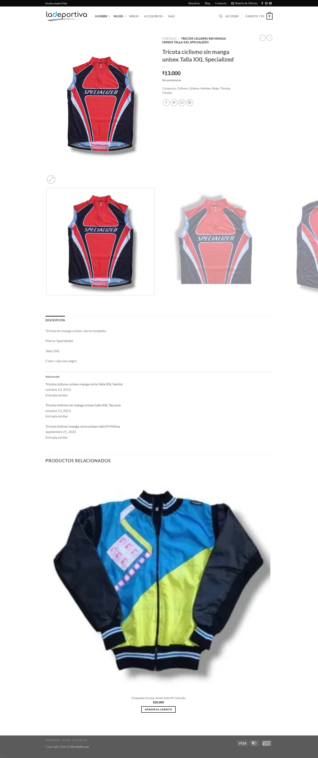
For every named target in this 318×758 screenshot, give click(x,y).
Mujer (118, 16)
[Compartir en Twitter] (174, 102)
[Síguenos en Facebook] (262, 3)
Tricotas (225, 88)
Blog (207, 3)
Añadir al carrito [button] (158, 709)
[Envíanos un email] (270, 3)
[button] (244, 3)
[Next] (61, 177)
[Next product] (263, 38)
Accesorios (153, 16)
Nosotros (194, 3)
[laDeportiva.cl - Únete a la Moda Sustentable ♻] (67, 16)
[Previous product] (269, 38)
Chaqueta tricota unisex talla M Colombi (158, 698)
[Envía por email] (181, 102)
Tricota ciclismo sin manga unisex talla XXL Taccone (83, 405)
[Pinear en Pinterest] (189, 102)
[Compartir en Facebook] (166, 102)
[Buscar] (220, 16)
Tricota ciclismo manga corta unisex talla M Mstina (82, 426)
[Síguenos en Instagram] (266, 3)
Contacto (220, 3)
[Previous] (47, 299)
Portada (169, 38)
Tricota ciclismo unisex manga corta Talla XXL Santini (84, 384)
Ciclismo (182, 88)
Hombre (101, 16)
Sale (171, 16)
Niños (133, 16)
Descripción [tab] (55, 320)
